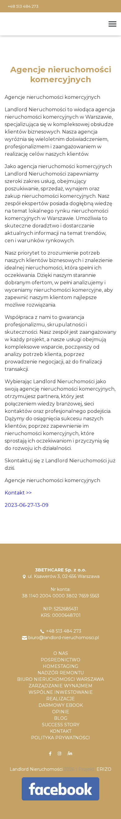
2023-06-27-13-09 (26, 505)
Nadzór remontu (61, 673)
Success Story (60, 725)
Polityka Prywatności (60, 737)
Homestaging (60, 666)
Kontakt (60, 731)
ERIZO (103, 769)
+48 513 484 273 (23, 6)
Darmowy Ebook (60, 705)
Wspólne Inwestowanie (61, 692)
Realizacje (60, 699)
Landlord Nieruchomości (36, 769)
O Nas (60, 653)
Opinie (60, 712)
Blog (60, 718)
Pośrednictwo (60, 660)
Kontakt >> (18, 493)
